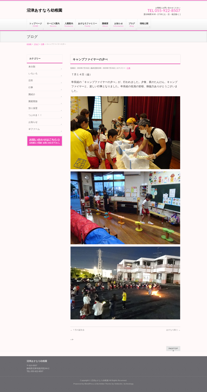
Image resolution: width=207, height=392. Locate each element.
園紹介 (31, 94)
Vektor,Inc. (118, 384)
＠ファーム (34, 129)
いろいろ (33, 73)
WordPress (89, 384)
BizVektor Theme (103, 384)
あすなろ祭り (173, 330)
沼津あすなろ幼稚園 (44, 10)
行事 (128, 68)
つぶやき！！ (35, 115)
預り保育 (33, 108)
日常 (30, 80)
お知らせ (33, 122)
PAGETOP (173, 348)
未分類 (31, 66)
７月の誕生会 (77, 330)
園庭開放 (33, 101)
